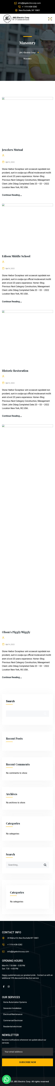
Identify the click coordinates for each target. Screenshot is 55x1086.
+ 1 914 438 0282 (29, 7)
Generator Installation (12, 1008)
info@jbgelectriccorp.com (29, 3)
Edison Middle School (16, 256)
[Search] (47, 864)
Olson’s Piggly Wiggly (16, 632)
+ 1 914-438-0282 (14, 945)
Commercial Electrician (13, 1020)
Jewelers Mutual (12, 149)
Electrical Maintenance (12, 1014)
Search (10, 701)
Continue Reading (11, 195)
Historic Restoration (15, 370)
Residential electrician (12, 1026)
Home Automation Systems (15, 1002)
